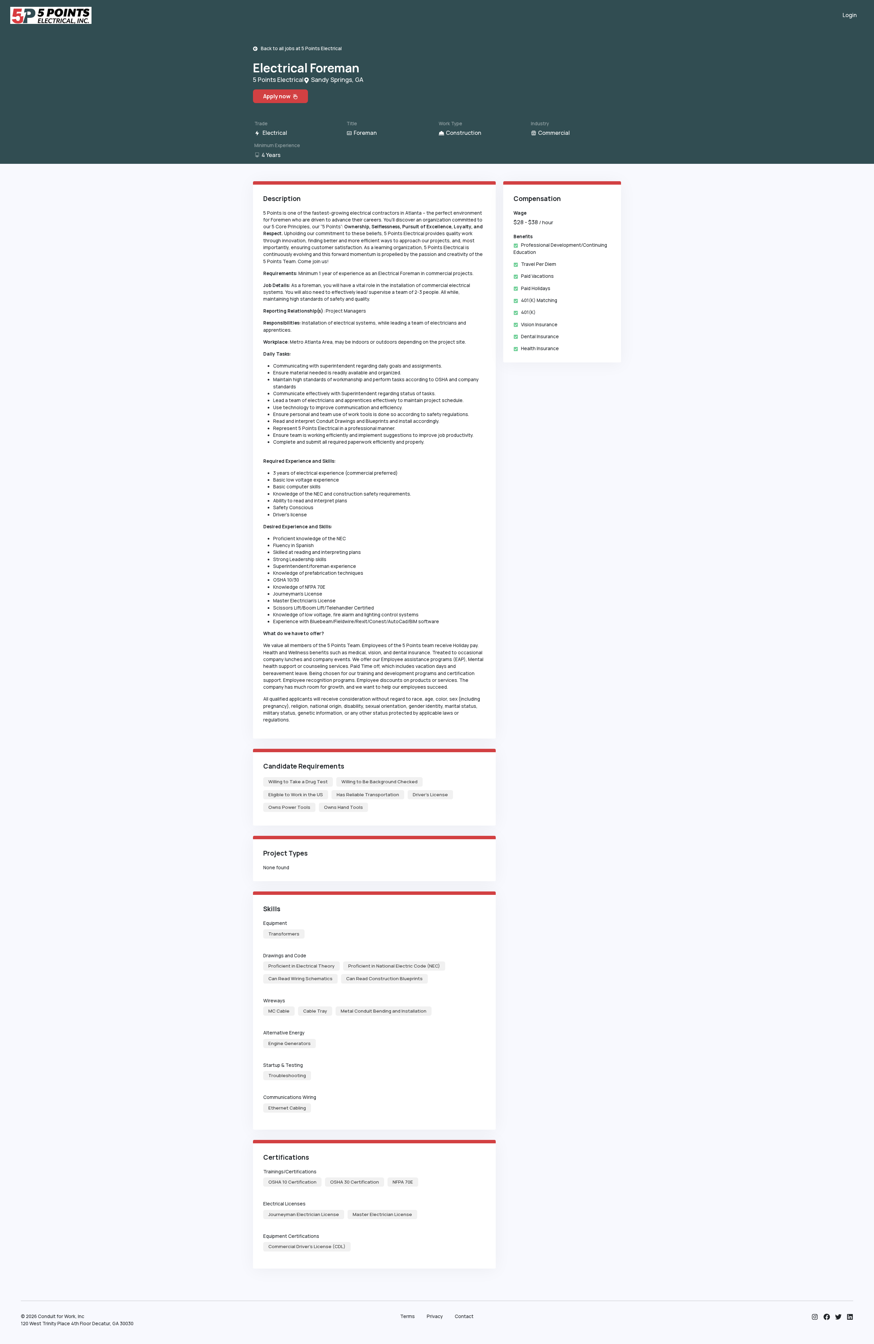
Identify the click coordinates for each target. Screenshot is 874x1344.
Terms (407, 1316)
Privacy (435, 1316)
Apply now (278, 96)
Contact (464, 1316)
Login (850, 15)
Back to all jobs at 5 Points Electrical (300, 48)
